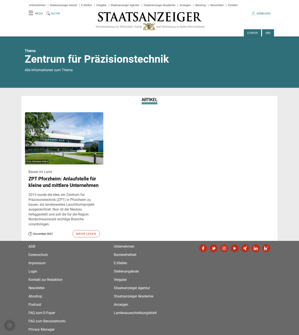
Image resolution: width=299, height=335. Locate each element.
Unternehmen (37, 5)
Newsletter (217, 5)
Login (32, 271)
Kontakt (232, 5)
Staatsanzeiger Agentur (125, 5)
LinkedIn (255, 248)
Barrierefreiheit (125, 255)
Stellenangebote (126, 271)
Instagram (224, 248)
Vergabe (101, 5)
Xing (245, 248)
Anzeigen (185, 5)
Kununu (266, 248)
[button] (9, 325)
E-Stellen (86, 5)
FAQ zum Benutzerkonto (47, 321)
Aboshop (200, 5)
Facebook (203, 248)
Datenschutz (38, 255)
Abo (268, 33)
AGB (31, 246)
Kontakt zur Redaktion (45, 280)
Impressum (37, 263)
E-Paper (252, 33)
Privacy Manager (41, 329)
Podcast (34, 304)
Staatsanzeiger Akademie (159, 5)
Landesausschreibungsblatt (135, 313)
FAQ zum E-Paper (41, 313)
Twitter (213, 248)
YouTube (234, 248)
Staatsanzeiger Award (63, 5)
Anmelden (264, 13)
